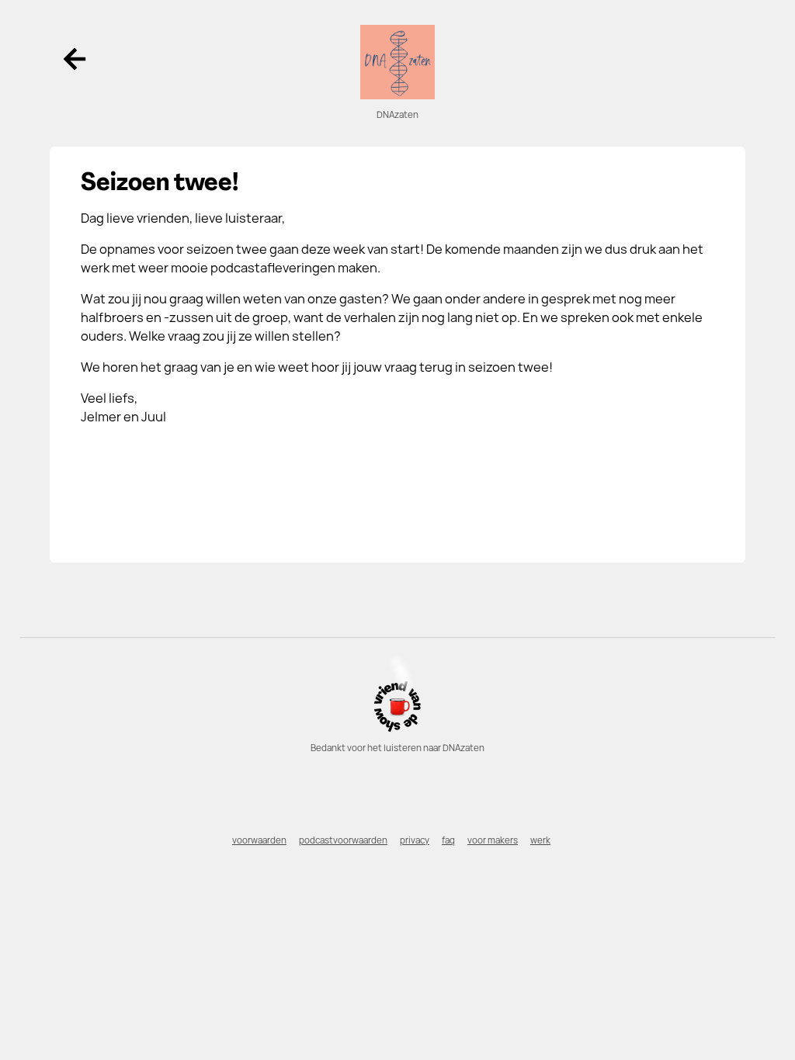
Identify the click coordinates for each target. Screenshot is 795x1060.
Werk (540, 840)
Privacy (414, 840)
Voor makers (492, 840)
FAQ (448, 840)
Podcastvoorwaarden (343, 840)
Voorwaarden (259, 840)
